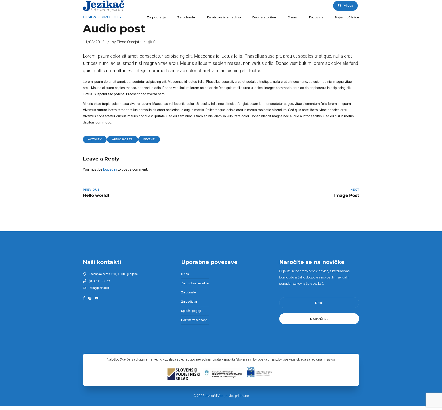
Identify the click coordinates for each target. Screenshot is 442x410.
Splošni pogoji (191, 311)
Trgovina (315, 17)
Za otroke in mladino (223, 17)
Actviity (95, 139)
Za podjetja (156, 17)
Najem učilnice (347, 17)
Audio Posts (122, 139)
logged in (110, 169)
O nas (292, 17)
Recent (149, 139)
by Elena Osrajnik (126, 42)
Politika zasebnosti (194, 320)
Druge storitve (264, 17)
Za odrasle (186, 17)
